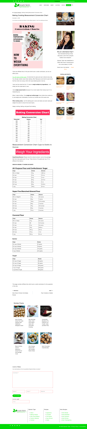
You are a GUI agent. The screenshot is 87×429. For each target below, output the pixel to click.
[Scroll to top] (84, 425)
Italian (47, 420)
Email (28, 391)
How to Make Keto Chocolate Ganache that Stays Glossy (69, 117)
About (40, 5)
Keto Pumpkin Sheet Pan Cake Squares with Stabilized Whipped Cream (19, 322)
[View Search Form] (72, 5)
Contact (63, 5)
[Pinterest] (16, 1)
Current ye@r (16, 399)
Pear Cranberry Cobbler (47, 292)
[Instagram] (18, 1)
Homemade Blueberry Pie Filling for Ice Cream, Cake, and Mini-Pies (45, 322)
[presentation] (19, 311)
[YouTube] (23, 1)
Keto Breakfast (65, 414)
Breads (66, 412)
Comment (16, 372)
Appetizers (49, 412)
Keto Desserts (65, 416)
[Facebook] (13, 1)
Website (43, 391)
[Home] (12, 12)
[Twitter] (21, 1)
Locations (57, 5)
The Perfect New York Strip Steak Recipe (67, 1)
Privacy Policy (74, 426)
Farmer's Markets (34, 418)
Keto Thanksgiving (66, 420)
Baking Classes (34, 414)
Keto (63, 412)
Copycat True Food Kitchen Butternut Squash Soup (59, 117)
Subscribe (69, 5)
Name (15, 391)
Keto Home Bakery (35, 416)
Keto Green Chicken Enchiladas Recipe (20, 293)
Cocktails (48, 414)
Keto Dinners (65, 418)
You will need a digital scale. (19, 77)
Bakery (52, 5)
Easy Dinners (49, 418)
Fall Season (49, 416)
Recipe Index (46, 5)
